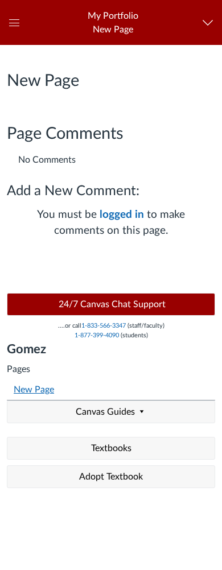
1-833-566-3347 (103, 326)
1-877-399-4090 (97, 335)
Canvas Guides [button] (106, 411)
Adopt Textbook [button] (111, 476)
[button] (113, 22)
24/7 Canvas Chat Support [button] (111, 304)
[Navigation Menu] (210, 22)
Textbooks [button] (111, 448)
